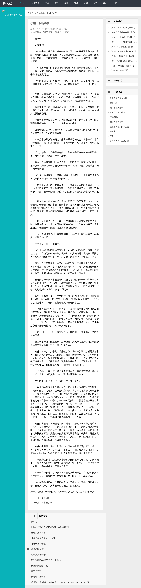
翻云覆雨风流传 (116, 108)
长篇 (115, 3)
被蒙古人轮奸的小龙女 (119, 127)
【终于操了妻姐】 (39, 543)
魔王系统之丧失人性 (118, 98)
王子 (112, 136)
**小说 (23, 3)
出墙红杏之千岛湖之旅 (119, 141)
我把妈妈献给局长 (39, 566)
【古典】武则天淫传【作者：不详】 (125, 47)
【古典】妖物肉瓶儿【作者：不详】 (125, 61)
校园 (86, 3)
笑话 (66, 3)
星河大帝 (35, 3)
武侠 (57, 3)
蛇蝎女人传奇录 (38, 554)
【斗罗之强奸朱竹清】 (119, 70)
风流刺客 (45, 498)
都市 (105, 3)
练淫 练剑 (114, 117)
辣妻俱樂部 (36, 571)
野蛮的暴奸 (46, 502)
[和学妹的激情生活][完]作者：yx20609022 (50, 527)
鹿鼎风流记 (114, 103)
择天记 (7, 3)
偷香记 (34, 521)
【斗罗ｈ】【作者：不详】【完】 (124, 37)
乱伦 (76, 3)
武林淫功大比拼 (116, 122)
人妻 (95, 3)
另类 (47, 3)
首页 (49, 12)
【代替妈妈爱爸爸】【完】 (43, 538)
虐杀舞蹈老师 (37, 549)
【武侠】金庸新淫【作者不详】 (123, 51)
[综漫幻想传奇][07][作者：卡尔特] (46, 560)
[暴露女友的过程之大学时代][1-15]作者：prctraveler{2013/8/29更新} (61, 582)
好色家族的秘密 (38, 532)
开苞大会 (113, 131)
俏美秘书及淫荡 (38, 577)
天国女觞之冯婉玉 (117, 112)
